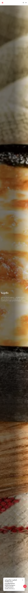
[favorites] (23, 3)
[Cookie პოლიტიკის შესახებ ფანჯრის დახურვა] (22, 580)
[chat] (25, 586)
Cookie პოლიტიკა (10, 588)
